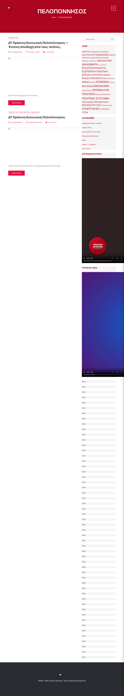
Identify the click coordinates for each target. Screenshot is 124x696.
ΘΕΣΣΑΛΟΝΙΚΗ (110, 78)
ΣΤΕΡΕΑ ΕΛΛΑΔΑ (106, 105)
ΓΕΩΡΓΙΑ (112, 55)
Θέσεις (84, 140)
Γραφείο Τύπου (13, 38)
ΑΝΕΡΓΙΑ (86, 51)
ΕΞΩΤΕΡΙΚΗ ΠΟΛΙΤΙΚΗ (95, 71)
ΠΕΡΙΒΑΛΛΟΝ (100, 90)
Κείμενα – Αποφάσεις (89, 144)
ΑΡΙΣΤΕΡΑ (86, 55)
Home (54, 17)
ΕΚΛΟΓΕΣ (87, 67)
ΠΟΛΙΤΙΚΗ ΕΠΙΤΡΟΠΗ (102, 95)
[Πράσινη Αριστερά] (10, 8)
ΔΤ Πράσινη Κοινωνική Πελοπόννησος (36, 117)
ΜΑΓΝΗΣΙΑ (87, 86)
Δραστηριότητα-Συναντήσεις (30, 112)
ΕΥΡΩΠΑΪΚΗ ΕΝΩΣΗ (100, 74)
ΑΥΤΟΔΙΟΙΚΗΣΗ (99, 54)
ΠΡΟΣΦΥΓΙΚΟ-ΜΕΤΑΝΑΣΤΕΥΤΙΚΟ (95, 104)
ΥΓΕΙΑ (85, 112)
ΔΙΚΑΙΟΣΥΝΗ (104, 60)
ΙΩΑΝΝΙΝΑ (92, 82)
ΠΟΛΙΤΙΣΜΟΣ (88, 102)
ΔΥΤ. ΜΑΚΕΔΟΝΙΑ (102, 65)
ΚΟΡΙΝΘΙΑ (112, 82)
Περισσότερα (16, 103)
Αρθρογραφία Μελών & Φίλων (92, 123)
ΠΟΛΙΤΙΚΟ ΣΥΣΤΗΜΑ (95, 98)
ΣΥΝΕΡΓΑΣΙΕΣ (90, 109)
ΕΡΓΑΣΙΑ (86, 74)
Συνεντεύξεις (86, 149)
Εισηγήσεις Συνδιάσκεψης (90, 136)
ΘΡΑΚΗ (85, 82)
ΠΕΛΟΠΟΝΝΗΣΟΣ (65, 17)
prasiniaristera (17, 52)
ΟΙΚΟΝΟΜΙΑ (101, 86)
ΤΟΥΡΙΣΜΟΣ (104, 109)
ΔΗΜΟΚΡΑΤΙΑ (86, 58)
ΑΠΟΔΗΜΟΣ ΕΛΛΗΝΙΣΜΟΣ (99, 52)
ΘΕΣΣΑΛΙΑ (101, 78)
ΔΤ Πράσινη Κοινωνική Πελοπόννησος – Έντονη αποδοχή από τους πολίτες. (38, 45)
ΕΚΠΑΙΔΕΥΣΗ (99, 67)
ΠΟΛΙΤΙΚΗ (88, 94)
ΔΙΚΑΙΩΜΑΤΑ (89, 64)
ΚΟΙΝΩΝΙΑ (102, 82)
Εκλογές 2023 (88, 78)
